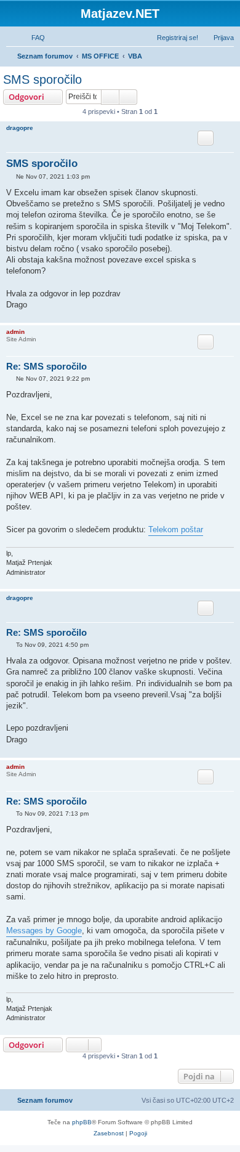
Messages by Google (44, 930)
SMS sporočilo (42, 79)
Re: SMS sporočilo (46, 366)
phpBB (82, 1122)
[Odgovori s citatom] (206, 138)
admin (15, 331)
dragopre (19, 127)
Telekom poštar (175, 529)
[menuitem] (32, 37)
